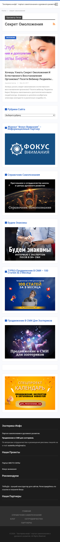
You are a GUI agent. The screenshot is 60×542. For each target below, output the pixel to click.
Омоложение (10, 37)
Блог (12, 519)
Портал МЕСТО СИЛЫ (11, 463)
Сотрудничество (34, 519)
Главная (26, 511)
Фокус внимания (9, 469)
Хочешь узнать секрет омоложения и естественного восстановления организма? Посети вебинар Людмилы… (29, 76)
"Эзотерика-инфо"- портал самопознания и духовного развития (29, 4)
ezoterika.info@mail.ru (17, 445)
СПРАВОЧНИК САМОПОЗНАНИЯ (26, 515)
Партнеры (26, 523)
